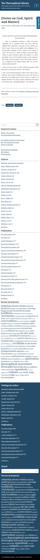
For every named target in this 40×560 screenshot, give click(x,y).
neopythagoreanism (21, 341)
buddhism (7, 313)
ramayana (26, 351)
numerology (5, 344)
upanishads (21, 369)
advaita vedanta (18, 305)
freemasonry (26, 326)
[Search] (36, 471)
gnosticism (5, 328)
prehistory (23, 348)
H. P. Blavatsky (14, 26)
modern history (24, 338)
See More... (4, 227)
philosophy (15, 346)
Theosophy (4, 270)
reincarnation (7, 353)
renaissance (22, 353)
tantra (11, 361)
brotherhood (18, 311)
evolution (18, 326)
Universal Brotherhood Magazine (12, 282)
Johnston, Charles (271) (8, 169)
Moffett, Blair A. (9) (7, 217)
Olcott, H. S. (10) (6, 211)
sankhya (28, 356)
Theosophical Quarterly (9, 247)
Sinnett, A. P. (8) (6, 221)
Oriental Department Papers (10, 257)
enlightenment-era (7, 324)
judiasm (27, 331)
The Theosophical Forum (9, 266)
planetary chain (25, 346)
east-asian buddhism (23, 321)
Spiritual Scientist (7, 273)
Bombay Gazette (6, 295)
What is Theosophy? (7, 133)
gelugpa (33, 326)
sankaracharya (17, 356)
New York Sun (5, 292)
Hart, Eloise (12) (6, 201)
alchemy (30, 306)
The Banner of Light (7, 276)
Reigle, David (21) (6, 192)
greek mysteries (15, 328)
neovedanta (33, 341)
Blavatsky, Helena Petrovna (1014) (12, 163)
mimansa (14, 338)
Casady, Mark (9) (6, 214)
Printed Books (5, 154)
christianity (7, 315)
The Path (4, 238)
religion (15, 354)
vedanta (13, 372)
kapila (32, 331)
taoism (17, 361)
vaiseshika (30, 370)
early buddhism (9, 320)
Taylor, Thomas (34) (7, 179)
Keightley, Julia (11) (7, 208)
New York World (6, 289)
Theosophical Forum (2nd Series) (12, 260)
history (11, 330)
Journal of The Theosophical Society (13, 279)
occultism (18, 343)
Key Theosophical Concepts (10, 142)
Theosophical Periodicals (9, 150)
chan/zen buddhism (26, 313)
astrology (32, 308)
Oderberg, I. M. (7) (7, 224)
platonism (5, 348)
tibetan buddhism (30, 367)
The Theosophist (26, 26)
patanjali (8, 346)
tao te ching (24, 361)
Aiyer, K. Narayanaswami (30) (10, 185)
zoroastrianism (7, 377)
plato (33, 346)
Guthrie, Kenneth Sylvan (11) (10, 205)
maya (2, 338)
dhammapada (25, 318)
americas (5, 308)
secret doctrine (14, 359)
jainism (22, 331)
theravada (18, 366)
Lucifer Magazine (7, 241)
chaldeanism (17, 313)
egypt (33, 321)
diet (30, 318)
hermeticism (27, 328)
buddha (27, 311)
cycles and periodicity (13, 318)
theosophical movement (16, 364)
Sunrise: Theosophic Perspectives (12, 250)
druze (33, 318)
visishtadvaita (5, 375)
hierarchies (4, 331)
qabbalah (20, 351)
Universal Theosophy (8, 263)
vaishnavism (4, 372)
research (30, 354)
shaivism (22, 359)
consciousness (19, 316)
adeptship (6, 305)
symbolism (10, 105)
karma (4, 333)
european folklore (7, 326)
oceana (3, 346)
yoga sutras (24, 375)
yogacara (17, 375)
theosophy (18, 105)
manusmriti (33, 336)
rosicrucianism (6, 356)
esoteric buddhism (22, 323)
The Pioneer (5, 286)
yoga (12, 374)
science (4, 358)
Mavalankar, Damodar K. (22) (10, 189)
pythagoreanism (8, 351)
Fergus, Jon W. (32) (7, 182)
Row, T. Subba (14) (7, 198)
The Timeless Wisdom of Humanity (12, 140)
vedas (21, 372)
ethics (32, 323)
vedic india (28, 372)
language (16, 333)
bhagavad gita (7, 311)
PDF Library (5, 152)
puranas (30, 349)
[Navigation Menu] (36, 5)
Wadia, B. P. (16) (6, 195)
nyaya (10, 343)
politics (16, 349)
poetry (12, 349)
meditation (8, 338)
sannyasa (35, 356)
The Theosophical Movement (10, 135)
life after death (27, 333)
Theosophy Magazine (8, 244)
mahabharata (15, 335)
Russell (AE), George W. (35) (10, 173)
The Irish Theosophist (8, 254)
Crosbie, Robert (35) (7, 176)
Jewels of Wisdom (7, 145)
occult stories (31, 343)
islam (17, 331)
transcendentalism (7, 370)
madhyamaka (5, 336)
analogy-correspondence (18, 308)
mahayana (25, 335)
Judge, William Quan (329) (9, 166)
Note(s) (4, 26)
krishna (10, 333)
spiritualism (32, 358)
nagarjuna (34, 338)
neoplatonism (7, 340)
